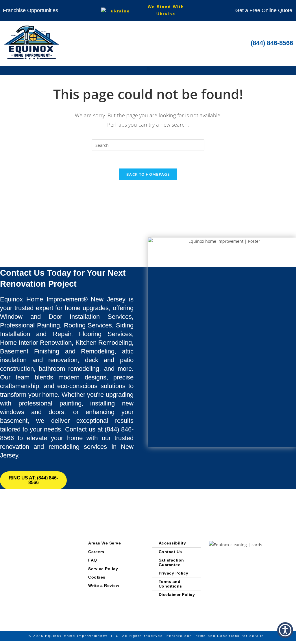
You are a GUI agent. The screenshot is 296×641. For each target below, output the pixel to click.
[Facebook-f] (216, 583)
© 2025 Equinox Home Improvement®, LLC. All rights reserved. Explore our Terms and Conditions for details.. (148, 636)
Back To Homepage (148, 174)
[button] (148, 69)
